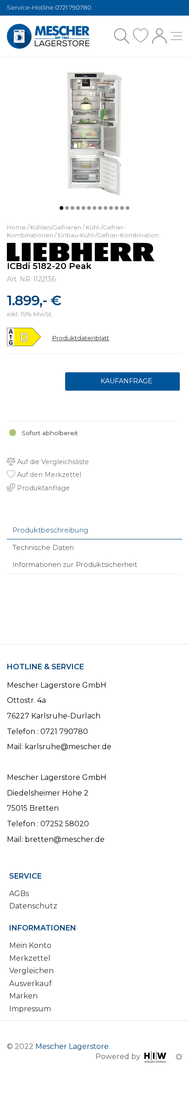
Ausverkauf (30, 983)
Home (16, 227)
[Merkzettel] (140, 36)
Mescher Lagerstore (72, 1046)
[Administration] (179, 1056)
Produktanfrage (122, 381)
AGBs (19, 893)
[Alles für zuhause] (48, 36)
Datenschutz (33, 906)
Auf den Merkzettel (48, 475)
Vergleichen (31, 970)
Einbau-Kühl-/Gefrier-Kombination (108, 235)
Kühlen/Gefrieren (55, 227)
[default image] (94, 133)
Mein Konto (30, 945)
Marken (23, 996)
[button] (61, 208)
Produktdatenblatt (80, 338)
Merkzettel (29, 958)
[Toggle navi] (176, 36)
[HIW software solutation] (156, 1056)
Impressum (30, 1008)
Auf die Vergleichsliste (52, 462)
